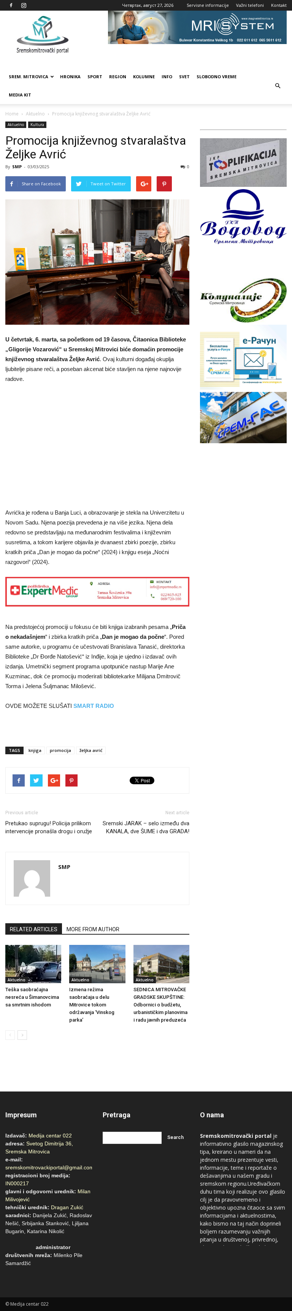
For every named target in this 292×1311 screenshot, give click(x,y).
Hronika (70, 76)
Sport (94, 76)
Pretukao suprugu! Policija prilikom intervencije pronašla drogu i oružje (48, 827)
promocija (60, 750)
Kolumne (144, 76)
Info (167, 76)
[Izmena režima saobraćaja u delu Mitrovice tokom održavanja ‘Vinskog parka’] (97, 964)
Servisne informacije (208, 5)
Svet (184, 76)
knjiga (35, 750)
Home (12, 114)
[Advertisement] (97, 447)
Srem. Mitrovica (28, 76)
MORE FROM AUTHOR (93, 929)
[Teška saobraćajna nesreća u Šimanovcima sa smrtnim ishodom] (33, 964)
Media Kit (20, 95)
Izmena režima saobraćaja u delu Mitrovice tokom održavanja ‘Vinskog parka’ (91, 1005)
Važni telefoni (250, 5)
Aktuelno (35, 114)
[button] (277, 86)
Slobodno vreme (216, 76)
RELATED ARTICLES (33, 929)
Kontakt (279, 5)
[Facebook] (11, 5)
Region (117, 76)
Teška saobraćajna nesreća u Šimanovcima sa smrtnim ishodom (32, 997)
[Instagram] (23, 5)
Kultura (37, 124)
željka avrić (90, 750)
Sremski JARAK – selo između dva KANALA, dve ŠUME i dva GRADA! (146, 827)
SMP (17, 166)
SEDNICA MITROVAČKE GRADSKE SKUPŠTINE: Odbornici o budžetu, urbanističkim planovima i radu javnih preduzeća (160, 1005)
